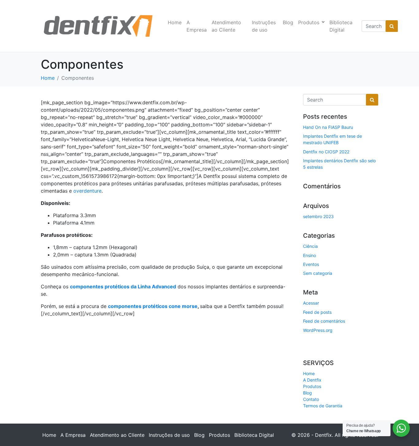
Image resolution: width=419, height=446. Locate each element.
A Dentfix (312, 380)
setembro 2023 (318, 216)
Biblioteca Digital (340, 26)
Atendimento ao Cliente (226, 26)
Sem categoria (317, 273)
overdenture (87, 191)
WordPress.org (318, 330)
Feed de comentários (324, 321)
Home (175, 22)
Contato (311, 399)
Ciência (310, 246)
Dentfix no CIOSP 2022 (326, 151)
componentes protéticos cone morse (153, 306)
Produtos (308, 22)
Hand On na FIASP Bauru (328, 127)
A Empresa (196, 26)
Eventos (311, 264)
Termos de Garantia (322, 405)
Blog (288, 22)
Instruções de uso (264, 26)
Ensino (309, 255)
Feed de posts (317, 312)
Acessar (311, 303)
